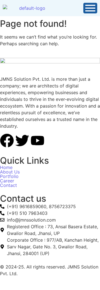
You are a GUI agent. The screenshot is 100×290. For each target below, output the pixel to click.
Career (7, 181)
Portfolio (9, 176)
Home (6, 167)
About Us (10, 172)
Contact (8, 185)
